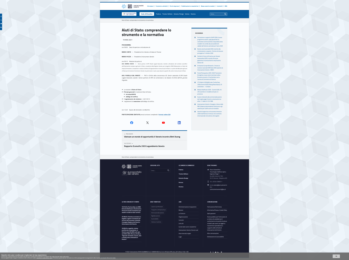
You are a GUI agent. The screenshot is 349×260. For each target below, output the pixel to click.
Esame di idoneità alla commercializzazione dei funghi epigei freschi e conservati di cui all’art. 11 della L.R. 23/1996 (209, 99)
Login (180, 237)
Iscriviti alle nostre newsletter (187, 227)
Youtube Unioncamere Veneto (163, 122)
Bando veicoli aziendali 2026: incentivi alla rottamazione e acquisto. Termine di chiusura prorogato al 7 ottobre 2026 (210, 51)
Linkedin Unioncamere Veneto (179, 122)
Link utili (181, 223)
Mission (181, 210)
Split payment (211, 213)
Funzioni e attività (161, 6)
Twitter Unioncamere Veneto (147, 122)
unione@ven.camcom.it (220, 185)
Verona (187, 14)
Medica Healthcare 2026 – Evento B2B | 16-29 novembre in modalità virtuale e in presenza (209, 92)
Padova (158, 14)
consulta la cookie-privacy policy (44, 258)
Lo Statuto (182, 213)
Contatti (219, 6)
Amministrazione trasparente (187, 207)
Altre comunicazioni (213, 233)
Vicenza (193, 14)
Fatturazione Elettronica (214, 207)
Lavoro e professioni (157, 207)
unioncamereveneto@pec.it (218, 189)
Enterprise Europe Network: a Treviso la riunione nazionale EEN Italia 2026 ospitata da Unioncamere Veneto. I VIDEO (210, 68)
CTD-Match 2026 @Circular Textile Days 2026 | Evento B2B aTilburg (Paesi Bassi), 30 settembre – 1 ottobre (209, 84)
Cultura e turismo (156, 222)
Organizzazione (183, 217)
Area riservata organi (185, 233)
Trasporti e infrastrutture (158, 210)
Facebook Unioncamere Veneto (131, 122)
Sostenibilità (154, 219)
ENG (226, 6)
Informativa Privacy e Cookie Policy (217, 210)
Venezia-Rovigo (179, 14)
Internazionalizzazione (157, 213)
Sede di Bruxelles (147, 14)
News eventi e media (207, 6)
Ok (336, 256)
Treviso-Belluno (167, 14)
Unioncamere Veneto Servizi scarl (188, 230)
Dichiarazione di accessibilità (215, 237)
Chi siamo (150, 6)
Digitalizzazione (155, 216)
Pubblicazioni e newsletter (189, 6)
